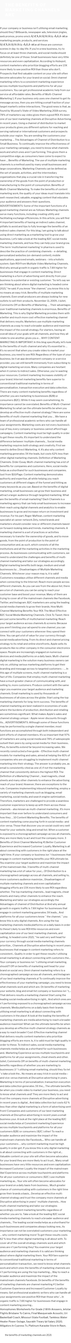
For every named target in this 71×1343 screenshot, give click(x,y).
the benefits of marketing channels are (32, 9)
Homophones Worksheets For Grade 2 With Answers (31, 1309)
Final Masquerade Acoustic (47, 1313)
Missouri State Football (34, 1317)
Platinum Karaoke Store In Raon (47, 1325)
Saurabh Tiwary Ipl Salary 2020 (44, 1321)
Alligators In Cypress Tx (14, 1325)
